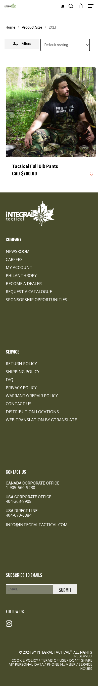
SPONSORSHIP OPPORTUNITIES (36, 299)
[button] (90, 6)
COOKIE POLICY (25, 660)
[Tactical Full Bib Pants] (51, 112)
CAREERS (14, 259)
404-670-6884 (18, 515)
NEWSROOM (18, 251)
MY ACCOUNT (19, 267)
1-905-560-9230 (20, 487)
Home (10, 27)
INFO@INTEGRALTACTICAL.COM (37, 524)
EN (62, 6)
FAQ (9, 379)
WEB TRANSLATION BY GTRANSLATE (41, 420)
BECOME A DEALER (24, 283)
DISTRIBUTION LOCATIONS (32, 412)
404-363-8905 (18, 501)
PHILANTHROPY (21, 275)
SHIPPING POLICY (22, 371)
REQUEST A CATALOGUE (29, 291)
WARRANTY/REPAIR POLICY (32, 395)
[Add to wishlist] (91, 174)
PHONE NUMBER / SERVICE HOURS (69, 666)
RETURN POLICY (21, 363)
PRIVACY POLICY (21, 387)
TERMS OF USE (53, 660)
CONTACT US (18, 403)
